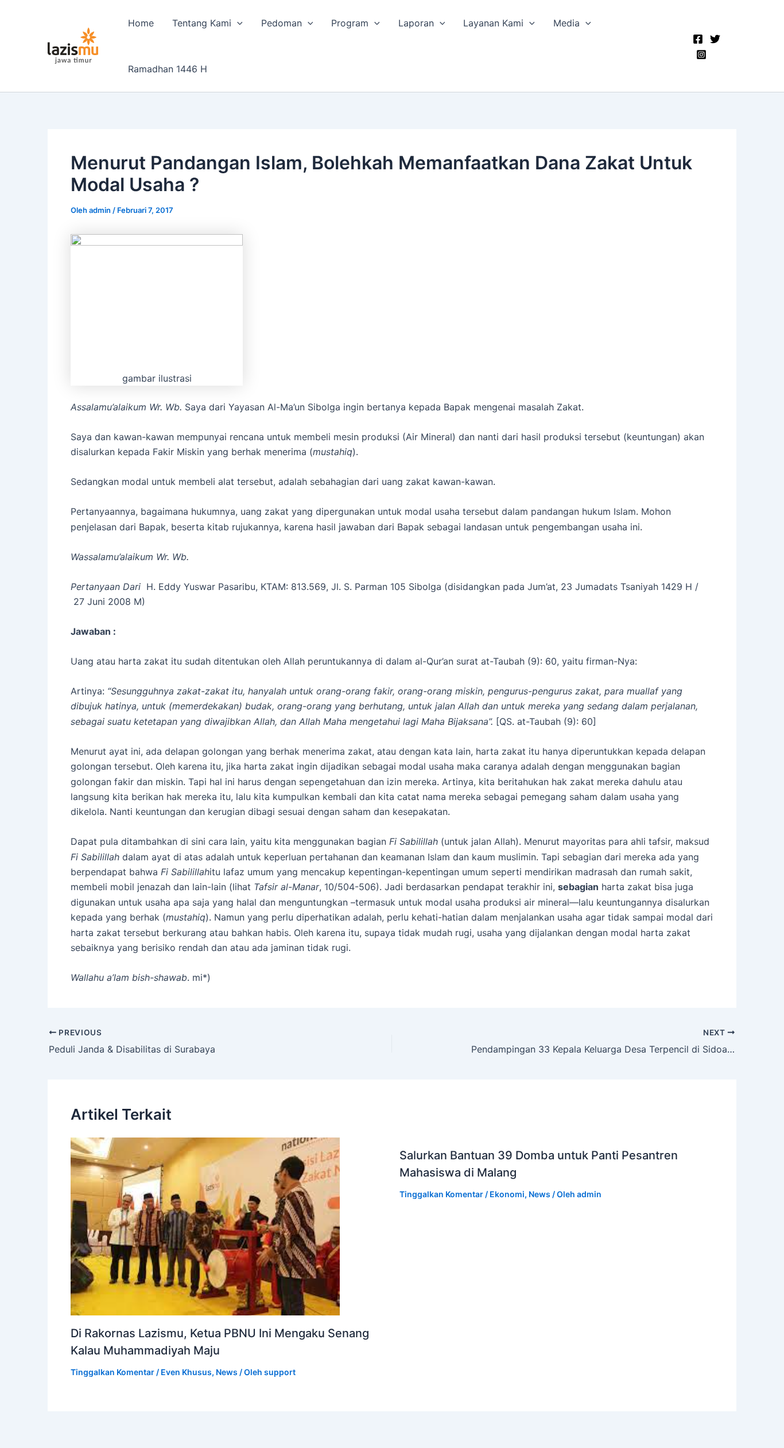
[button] (237, 23)
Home (141, 23)
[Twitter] (715, 39)
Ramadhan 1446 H (167, 69)
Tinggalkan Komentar (112, 1372)
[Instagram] (701, 54)
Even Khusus (186, 1372)
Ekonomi (507, 1194)
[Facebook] (698, 39)
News (227, 1372)
